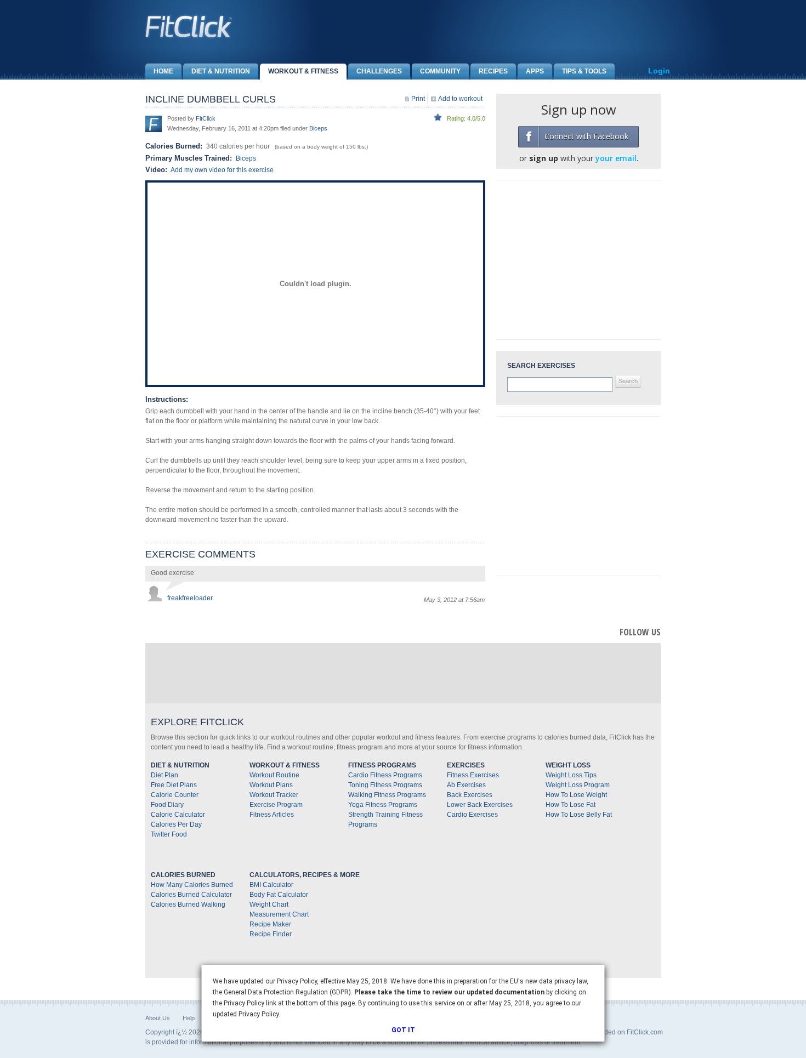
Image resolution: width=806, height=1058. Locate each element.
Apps (535, 71)
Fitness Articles (271, 814)
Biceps (318, 128)
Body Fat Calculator (278, 894)
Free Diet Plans (174, 785)
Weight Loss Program (578, 785)
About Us (157, 1018)
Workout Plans (271, 785)
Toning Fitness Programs (385, 785)
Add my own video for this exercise (222, 170)
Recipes (493, 71)
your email (616, 158)
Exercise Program (276, 805)
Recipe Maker (270, 924)
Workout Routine (274, 775)
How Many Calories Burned (192, 885)
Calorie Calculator (178, 814)
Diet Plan (164, 775)
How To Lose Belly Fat (579, 814)
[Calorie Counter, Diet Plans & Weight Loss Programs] (189, 26)
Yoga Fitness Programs (382, 805)
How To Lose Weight (576, 795)
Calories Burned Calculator (191, 894)
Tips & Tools (584, 71)
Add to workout (460, 99)
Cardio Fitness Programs (385, 775)
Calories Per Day (176, 824)
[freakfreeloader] (153, 592)
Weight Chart (268, 904)
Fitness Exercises (473, 775)
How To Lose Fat (570, 805)
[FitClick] (153, 123)
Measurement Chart (279, 914)
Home (163, 71)
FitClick (205, 118)
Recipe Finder (270, 934)
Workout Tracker (273, 795)
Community (440, 71)
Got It (403, 1030)
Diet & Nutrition (220, 71)
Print (418, 99)
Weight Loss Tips (571, 775)
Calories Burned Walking (188, 904)
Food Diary (167, 805)
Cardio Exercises (472, 814)
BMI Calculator (271, 885)
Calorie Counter (174, 795)
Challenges (379, 71)
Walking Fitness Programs (387, 795)
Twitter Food (169, 834)
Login (659, 70)
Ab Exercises (466, 785)
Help (189, 1018)
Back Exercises (469, 795)
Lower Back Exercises (480, 805)
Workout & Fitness (303, 71)
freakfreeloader (190, 598)
